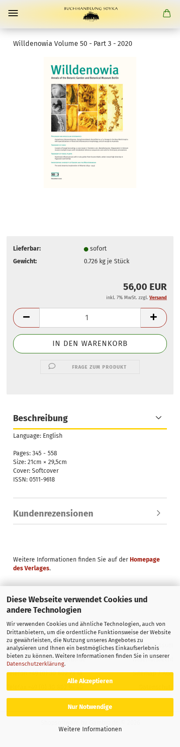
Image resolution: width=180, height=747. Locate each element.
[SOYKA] (90, 14)
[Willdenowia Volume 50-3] (90, 122)
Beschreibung (40, 418)
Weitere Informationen (90, 729)
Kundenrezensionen (53, 513)
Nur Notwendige (90, 707)
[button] (26, 318)
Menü (13, 13)
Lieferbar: (27, 248)
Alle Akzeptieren (90, 681)
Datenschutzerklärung (35, 663)
